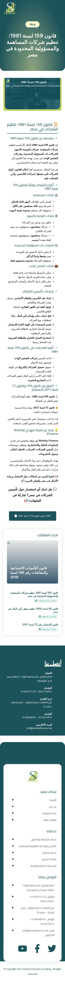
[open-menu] (57, 8)
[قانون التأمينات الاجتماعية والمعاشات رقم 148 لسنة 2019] (32, 562)
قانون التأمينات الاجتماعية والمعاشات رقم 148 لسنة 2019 (29, 572)
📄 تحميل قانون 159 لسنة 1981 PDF (32, 516)
